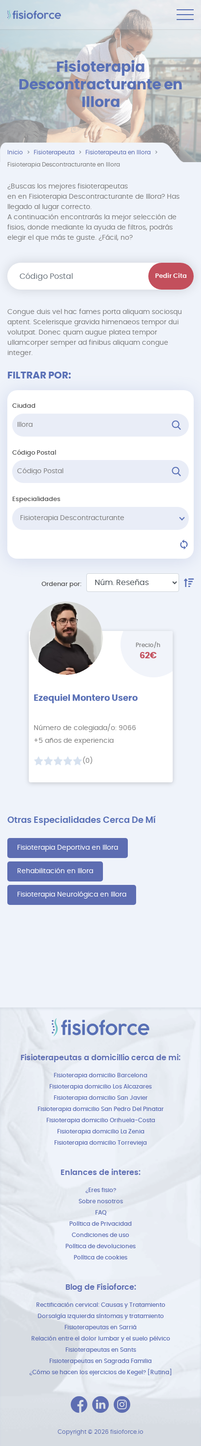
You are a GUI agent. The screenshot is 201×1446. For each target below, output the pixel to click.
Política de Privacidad (100, 1224)
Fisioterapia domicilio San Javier (101, 1098)
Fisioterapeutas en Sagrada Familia (100, 1361)
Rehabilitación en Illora (55, 871)
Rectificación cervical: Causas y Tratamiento (100, 1305)
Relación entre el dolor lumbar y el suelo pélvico (100, 1338)
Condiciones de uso (100, 1235)
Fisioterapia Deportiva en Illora (67, 847)
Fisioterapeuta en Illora (118, 152)
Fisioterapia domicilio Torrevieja (100, 1143)
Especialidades (36, 499)
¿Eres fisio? (100, 1190)
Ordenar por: (61, 584)
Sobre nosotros (101, 1201)
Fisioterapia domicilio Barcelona (100, 1075)
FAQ (100, 1212)
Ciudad (24, 406)
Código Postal (34, 453)
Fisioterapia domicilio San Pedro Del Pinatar (101, 1109)
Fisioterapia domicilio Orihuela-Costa (100, 1120)
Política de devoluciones (100, 1246)
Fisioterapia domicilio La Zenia (100, 1131)
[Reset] (184, 544)
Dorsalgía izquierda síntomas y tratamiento (101, 1316)
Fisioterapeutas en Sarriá (100, 1327)
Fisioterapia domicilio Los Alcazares (100, 1087)
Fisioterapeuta (54, 152)
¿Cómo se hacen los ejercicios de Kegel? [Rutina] (100, 1372)
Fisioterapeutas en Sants (100, 1350)
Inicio (15, 152)
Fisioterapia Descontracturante (72, 518)
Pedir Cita (171, 276)
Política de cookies (100, 1257)
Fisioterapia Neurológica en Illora (71, 894)
